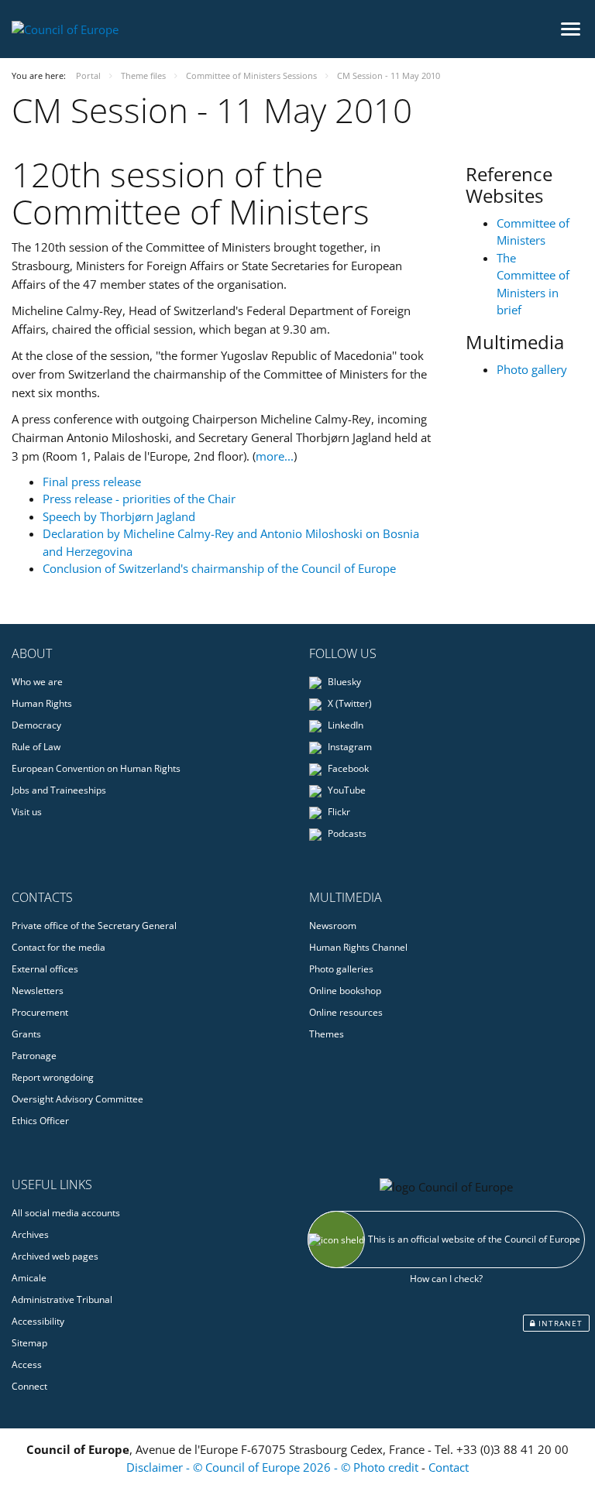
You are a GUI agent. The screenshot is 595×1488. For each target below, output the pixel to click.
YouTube (345, 790)
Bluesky (343, 681)
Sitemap (29, 1342)
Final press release (92, 481)
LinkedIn (344, 725)
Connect (29, 1386)
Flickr (337, 811)
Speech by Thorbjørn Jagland (119, 516)
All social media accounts (66, 1212)
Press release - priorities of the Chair (139, 498)
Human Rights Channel (358, 947)
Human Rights (42, 703)
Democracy (36, 725)
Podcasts (345, 833)
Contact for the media (58, 947)
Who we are (37, 681)
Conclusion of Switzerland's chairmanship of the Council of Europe (219, 568)
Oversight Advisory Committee (77, 1099)
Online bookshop (345, 990)
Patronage (34, 1055)
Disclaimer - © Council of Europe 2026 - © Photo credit (273, 1467)
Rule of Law (36, 746)
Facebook (347, 768)
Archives (30, 1234)
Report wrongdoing (53, 1077)
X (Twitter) (348, 703)
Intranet (559, 1323)
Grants (26, 1034)
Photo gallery (532, 369)
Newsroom (332, 925)
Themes (326, 1034)
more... (275, 456)
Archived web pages (55, 1256)
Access (27, 1364)
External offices (45, 968)
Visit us (27, 811)
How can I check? (446, 1278)
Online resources (346, 1012)
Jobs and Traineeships (59, 790)
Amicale (29, 1277)
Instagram (348, 746)
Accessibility (38, 1321)
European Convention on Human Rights (96, 768)
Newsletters (38, 990)
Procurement (40, 1012)
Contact (448, 1467)
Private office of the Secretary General (94, 925)
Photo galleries (341, 968)
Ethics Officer (40, 1120)
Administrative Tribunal (62, 1299)
